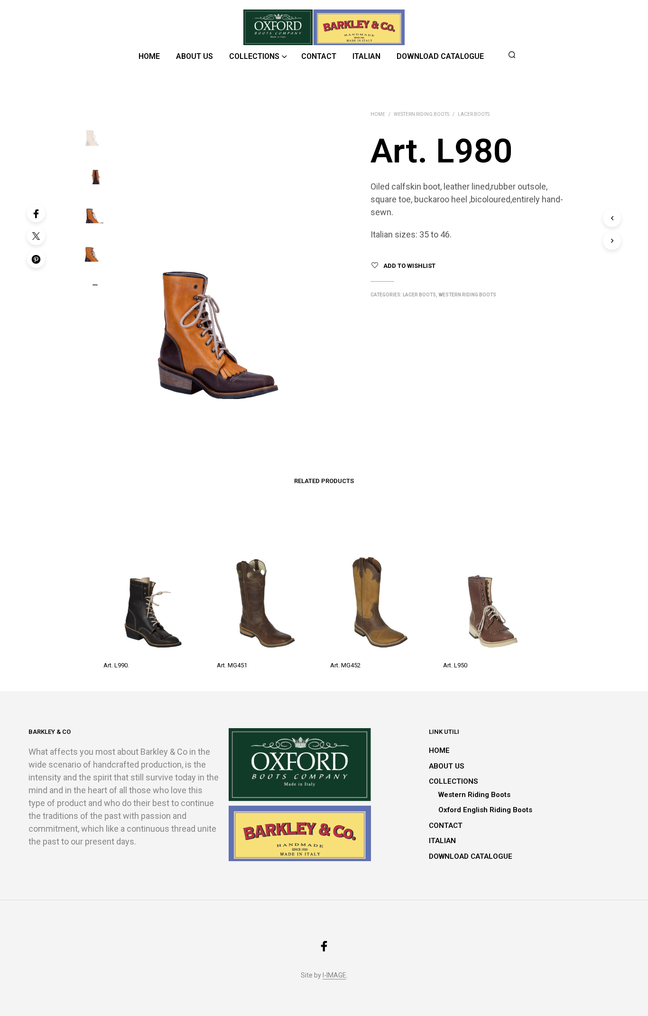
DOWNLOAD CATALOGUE (440, 56)
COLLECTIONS (254, 56)
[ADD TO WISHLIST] (154, 639)
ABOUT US (194, 56)
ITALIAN (366, 56)
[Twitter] (36, 236)
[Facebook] (36, 213)
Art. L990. (116, 665)
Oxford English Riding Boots (485, 810)
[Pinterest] (36, 259)
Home (377, 114)
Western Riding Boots (421, 114)
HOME (149, 56)
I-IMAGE (334, 975)
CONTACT (318, 56)
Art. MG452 (345, 665)
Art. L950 (455, 665)
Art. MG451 (232, 665)
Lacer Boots (474, 114)
